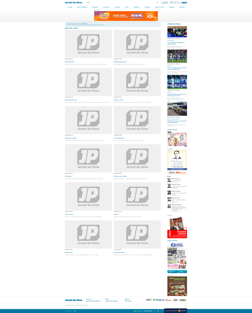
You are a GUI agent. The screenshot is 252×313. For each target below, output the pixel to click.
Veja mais (184, 2)
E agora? (116, 214)
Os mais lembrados (119, 138)
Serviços (182, 7)
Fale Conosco (128, 301)
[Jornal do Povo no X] (155, 311)
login (166, 2)
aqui (89, 24)
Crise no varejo (69, 214)
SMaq (186, 305)
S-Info (136, 305)
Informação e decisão (71, 138)
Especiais (147, 7)
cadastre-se (165, 3)
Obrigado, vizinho (118, 100)
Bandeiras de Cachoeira (120, 61)
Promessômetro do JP (71, 100)
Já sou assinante (181, 272)
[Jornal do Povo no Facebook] (158, 311)
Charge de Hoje (172, 129)
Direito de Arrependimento (93, 301)
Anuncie (127, 299)
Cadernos (137, 7)
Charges (171, 7)
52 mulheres (68, 176)
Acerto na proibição (119, 252)
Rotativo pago (69, 252)
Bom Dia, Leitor (72, 28)
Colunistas (106, 7)
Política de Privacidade (111, 301)
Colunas (117, 7)
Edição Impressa (82, 7)
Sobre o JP (89, 299)
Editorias (95, 7)
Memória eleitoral (69, 61)
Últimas (69, 7)
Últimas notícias (174, 24)
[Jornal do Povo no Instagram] (162, 311)
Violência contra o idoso (120, 176)
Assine (107, 299)
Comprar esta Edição (172, 272)
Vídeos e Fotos (159, 7)
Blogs (127, 7)
